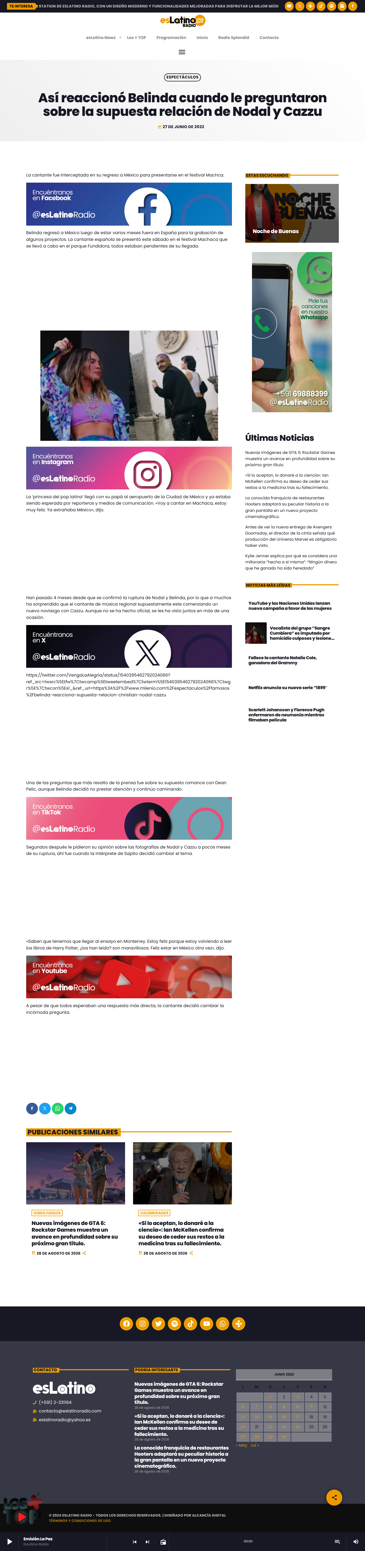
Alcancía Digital (209, 1515)
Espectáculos (182, 77)
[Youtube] (206, 1323)
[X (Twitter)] (299, 6)
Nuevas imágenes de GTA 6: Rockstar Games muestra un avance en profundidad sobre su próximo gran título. (75, 1233)
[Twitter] (158, 1323)
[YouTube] (289, 6)
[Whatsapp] (222, 1323)
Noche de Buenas (276, 231)
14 (256, 1417)
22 (270, 1427)
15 (270, 1417)
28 (256, 1437)
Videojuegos (47, 1213)
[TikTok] (321, 6)
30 (284, 1437)
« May (241, 1445)
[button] (38, 1494)
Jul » (254, 1445)
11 (311, 1407)
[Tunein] (310, 6)
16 (284, 1417)
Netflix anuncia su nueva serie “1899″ (288, 688)
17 (298, 1417)
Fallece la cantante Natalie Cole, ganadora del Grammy (282, 660)
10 (298, 1407)
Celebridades (154, 1213)
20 (242, 1427)
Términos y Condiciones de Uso (80, 1520)
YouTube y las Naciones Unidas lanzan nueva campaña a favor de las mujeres (290, 605)
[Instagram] (342, 6)
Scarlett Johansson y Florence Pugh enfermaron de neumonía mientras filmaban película (286, 715)
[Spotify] (331, 6)
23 (284, 1427)
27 (243, 1437)
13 (243, 1417)
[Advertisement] (129, 291)
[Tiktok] (190, 1323)
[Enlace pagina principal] (183, 20)
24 (297, 1427)
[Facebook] (352, 6)
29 (270, 1437)
